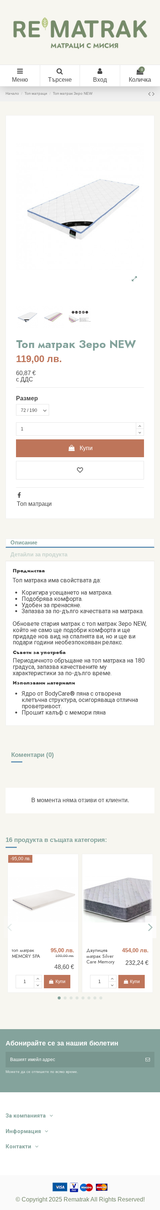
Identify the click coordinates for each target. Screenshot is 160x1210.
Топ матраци (34, 504)
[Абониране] (147, 1059)
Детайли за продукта (38, 554)
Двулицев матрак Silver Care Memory (100, 956)
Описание (23, 543)
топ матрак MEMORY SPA (26, 953)
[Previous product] (150, 94)
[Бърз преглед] (47, 941)
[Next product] (153, 94)
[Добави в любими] (80, 470)
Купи (86, 448)
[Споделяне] (19, 495)
